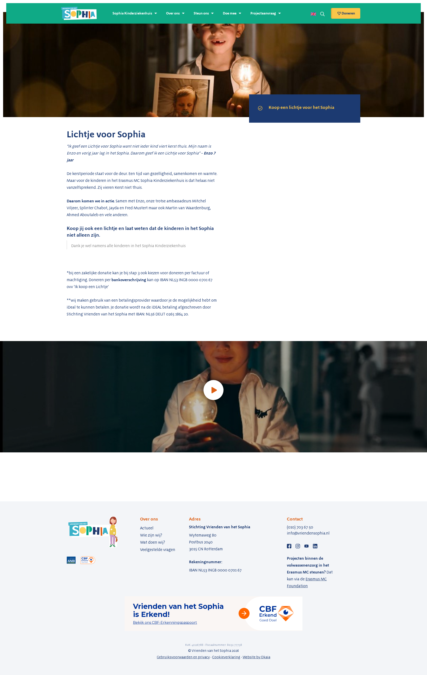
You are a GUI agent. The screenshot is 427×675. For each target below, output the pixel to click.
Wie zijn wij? (151, 535)
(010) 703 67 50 (300, 527)
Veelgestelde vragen (157, 549)
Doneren (348, 13)
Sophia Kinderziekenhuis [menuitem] (132, 13)
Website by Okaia (256, 657)
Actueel (146, 528)
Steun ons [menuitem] (201, 13)
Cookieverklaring (226, 657)
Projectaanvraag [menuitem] (263, 13)
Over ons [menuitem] (173, 13)
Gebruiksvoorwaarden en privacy (183, 657)
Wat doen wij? (152, 542)
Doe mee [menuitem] (229, 13)
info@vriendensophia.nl (308, 533)
